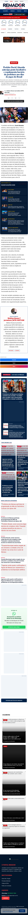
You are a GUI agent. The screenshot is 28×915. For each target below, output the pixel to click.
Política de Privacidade (8, 911)
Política (16, 29)
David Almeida (19, 125)
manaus (2, 32)
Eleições (10, 29)
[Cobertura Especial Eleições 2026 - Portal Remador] (8, 14)
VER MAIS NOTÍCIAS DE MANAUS (14, 700)
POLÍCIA (19, 10)
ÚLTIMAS (6, 1)
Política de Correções (6, 885)
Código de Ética (5, 883)
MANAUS (13, 10)
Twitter (14, 363)
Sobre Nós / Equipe (6, 878)
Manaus (21, 374)
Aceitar (22, 910)
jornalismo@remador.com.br (12, 895)
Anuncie (5, 898)
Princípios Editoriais (6, 880)
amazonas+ (19, 32)
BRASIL (11, 1)
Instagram (11, 350)
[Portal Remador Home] (14, 859)
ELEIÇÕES (5, 10)
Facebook (17, 350)
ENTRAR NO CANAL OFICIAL (14, 627)
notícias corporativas (11, 32)
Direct (14, 366)
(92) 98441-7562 (11, 893)
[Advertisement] (14, 411)
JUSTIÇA (16, 1)
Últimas (23, 29)
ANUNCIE (21, 1)
